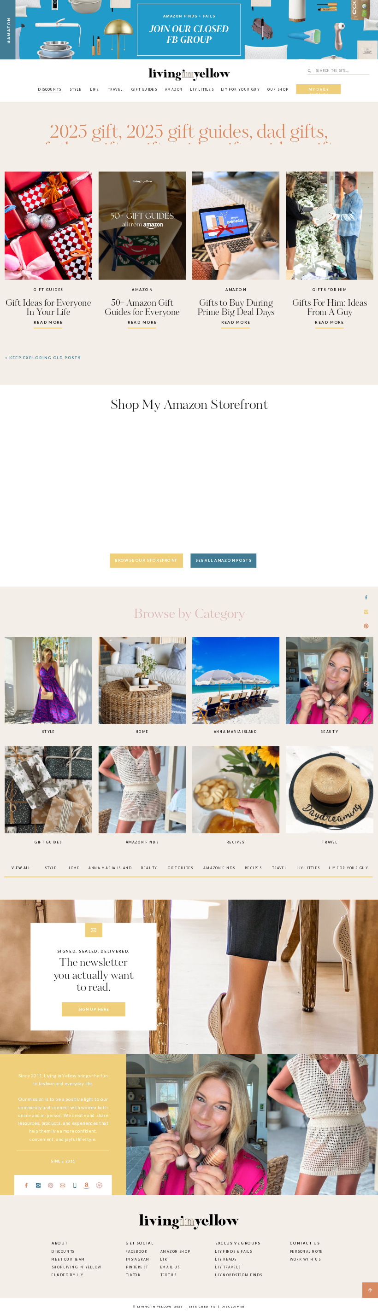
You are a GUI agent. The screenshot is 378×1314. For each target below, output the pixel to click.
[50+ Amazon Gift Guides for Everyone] (142, 226)
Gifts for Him (330, 290)
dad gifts (290, 132)
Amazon (142, 290)
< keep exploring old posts (43, 357)
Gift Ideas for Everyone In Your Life (48, 308)
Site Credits (202, 1306)
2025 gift (84, 132)
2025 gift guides (187, 132)
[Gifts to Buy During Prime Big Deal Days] (235, 226)
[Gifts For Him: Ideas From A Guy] (329, 226)
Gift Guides (48, 290)
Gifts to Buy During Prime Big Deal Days (235, 308)
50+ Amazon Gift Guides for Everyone (142, 308)
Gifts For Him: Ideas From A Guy (329, 308)
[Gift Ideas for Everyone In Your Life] (48, 226)
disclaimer (233, 1306)
